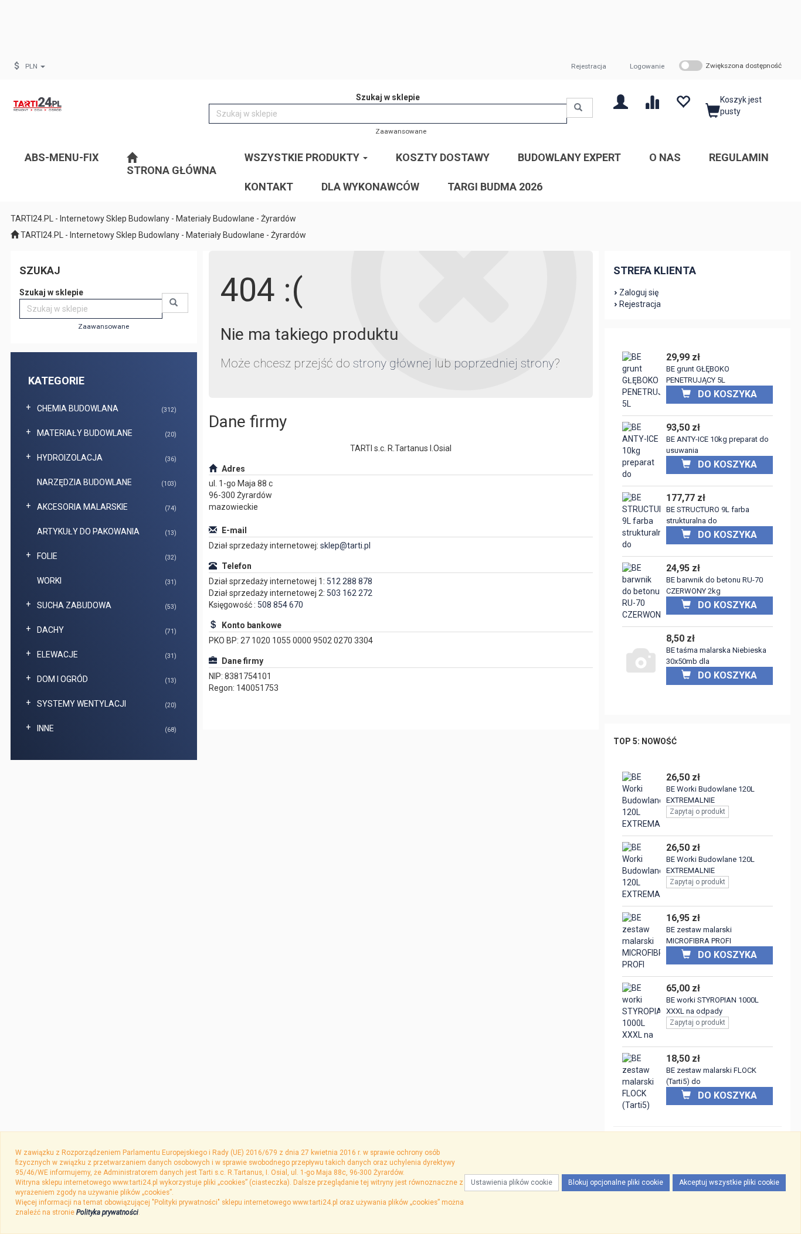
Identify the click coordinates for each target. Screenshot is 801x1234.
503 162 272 (349, 593)
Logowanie (647, 66)
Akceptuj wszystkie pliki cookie (729, 1182)
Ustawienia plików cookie (511, 1182)
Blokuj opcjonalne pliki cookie (615, 1182)
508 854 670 (280, 604)
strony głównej (392, 363)
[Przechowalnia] (683, 101)
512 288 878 (349, 581)
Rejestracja (588, 66)
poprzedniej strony (504, 363)
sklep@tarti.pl (345, 545)
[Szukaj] (579, 108)
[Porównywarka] (652, 101)
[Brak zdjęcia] (641, 662)
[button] (35, 66)
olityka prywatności (109, 1212)
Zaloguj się (639, 292)
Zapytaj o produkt (697, 811)
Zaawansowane (400, 131)
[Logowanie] (621, 101)
